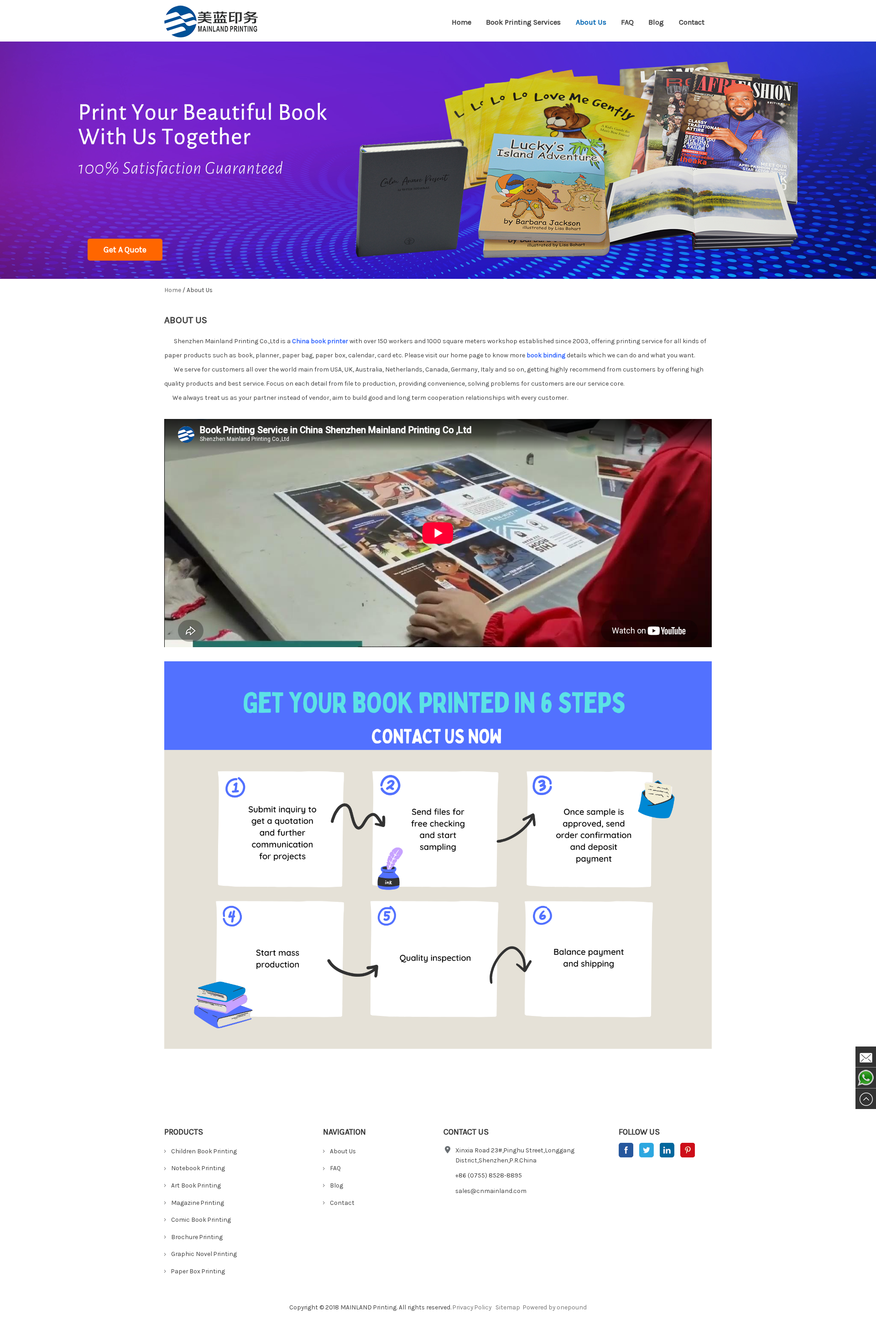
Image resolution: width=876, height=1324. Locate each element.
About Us (591, 22)
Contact (691, 22)
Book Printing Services (523, 22)
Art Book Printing (196, 1185)
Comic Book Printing (201, 1219)
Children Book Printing (204, 1151)
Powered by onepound (555, 1307)
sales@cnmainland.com (491, 1190)
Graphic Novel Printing (204, 1253)
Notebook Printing (198, 1168)
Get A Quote (125, 250)
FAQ (627, 22)
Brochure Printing (197, 1236)
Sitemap (507, 1307)
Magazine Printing (197, 1202)
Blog (656, 22)
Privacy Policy (472, 1307)
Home (461, 22)
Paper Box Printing (198, 1271)
